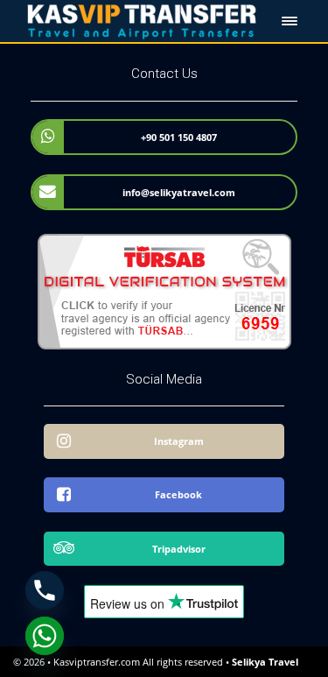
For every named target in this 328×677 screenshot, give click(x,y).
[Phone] (44, 590)
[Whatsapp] (44, 636)
